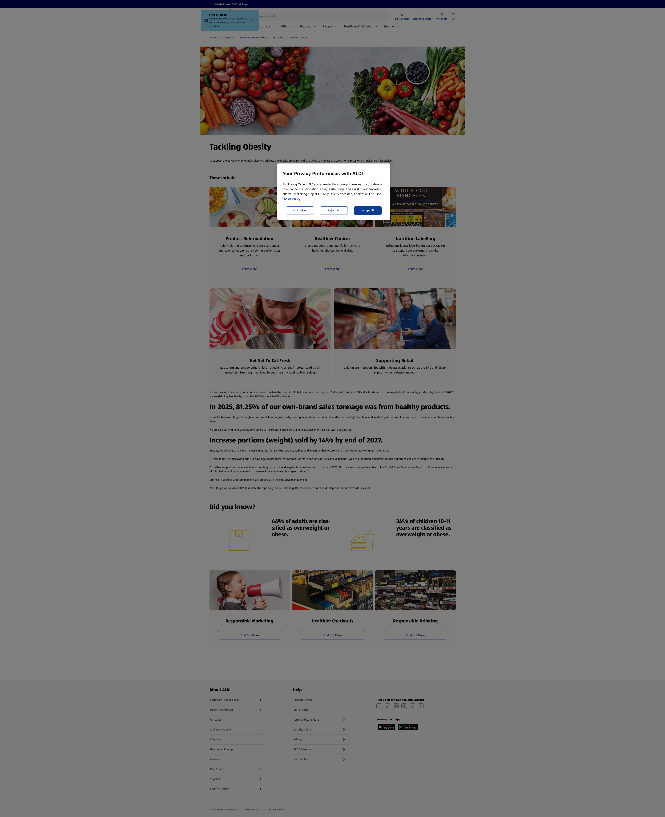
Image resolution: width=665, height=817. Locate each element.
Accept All (367, 210)
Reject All (334, 210)
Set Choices (299, 210)
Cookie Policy (292, 199)
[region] (333, 191)
